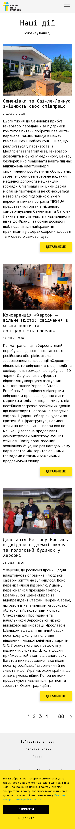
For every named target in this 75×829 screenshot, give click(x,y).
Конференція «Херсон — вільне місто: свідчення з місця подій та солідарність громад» (35, 323)
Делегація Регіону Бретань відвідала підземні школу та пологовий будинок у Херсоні (35, 547)
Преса (38, 757)
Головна (30, 33)
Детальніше (56, 247)
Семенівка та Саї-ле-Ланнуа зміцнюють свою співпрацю (37, 104)
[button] (62, 6)
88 (61, 716)
